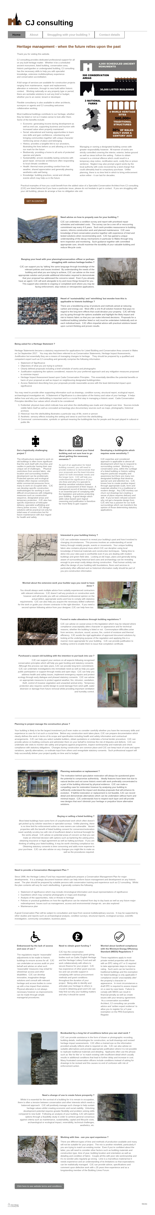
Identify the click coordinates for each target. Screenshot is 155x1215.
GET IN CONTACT (36, 201)
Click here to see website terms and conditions (39, 1186)
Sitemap (16, 1204)
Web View (144, 1203)
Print (12, 1204)
